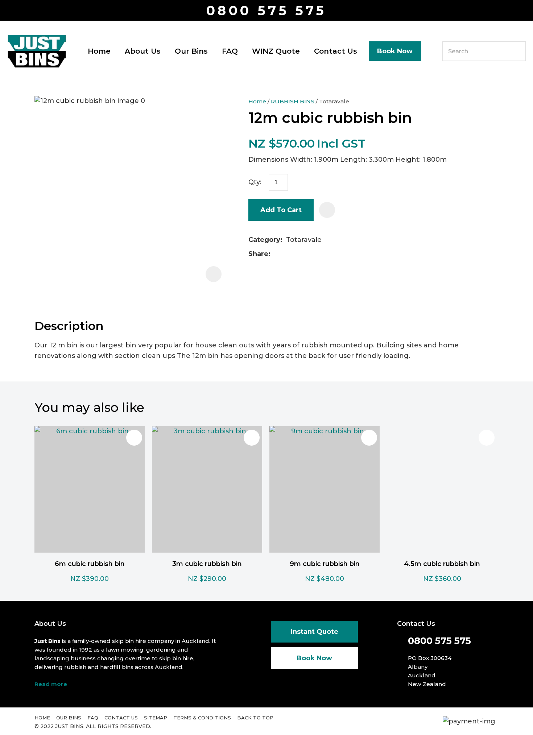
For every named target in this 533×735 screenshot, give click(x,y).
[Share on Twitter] (285, 254)
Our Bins (191, 51)
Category (264, 240)
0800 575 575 (266, 10)
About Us (143, 51)
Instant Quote (314, 632)
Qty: (254, 182)
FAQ (230, 51)
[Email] (297, 254)
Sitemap (155, 717)
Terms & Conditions (202, 717)
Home (99, 51)
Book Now (395, 51)
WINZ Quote (276, 51)
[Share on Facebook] (275, 254)
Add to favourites (134, 438)
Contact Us (335, 51)
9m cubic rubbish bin (325, 564)
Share (258, 254)
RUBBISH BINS (292, 101)
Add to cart (281, 210)
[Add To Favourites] (327, 210)
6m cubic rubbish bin (90, 564)
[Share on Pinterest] (308, 254)
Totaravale (334, 101)
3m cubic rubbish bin (207, 564)
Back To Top (255, 717)
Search (517, 51)
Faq (92, 717)
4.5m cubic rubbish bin (442, 564)
